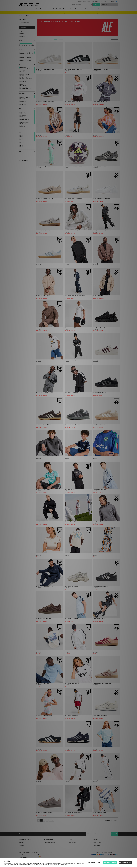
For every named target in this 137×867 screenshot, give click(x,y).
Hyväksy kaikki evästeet (110, 862)
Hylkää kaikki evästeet (94, 862)
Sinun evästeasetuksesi (125, 862)
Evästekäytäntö (63, 864)
